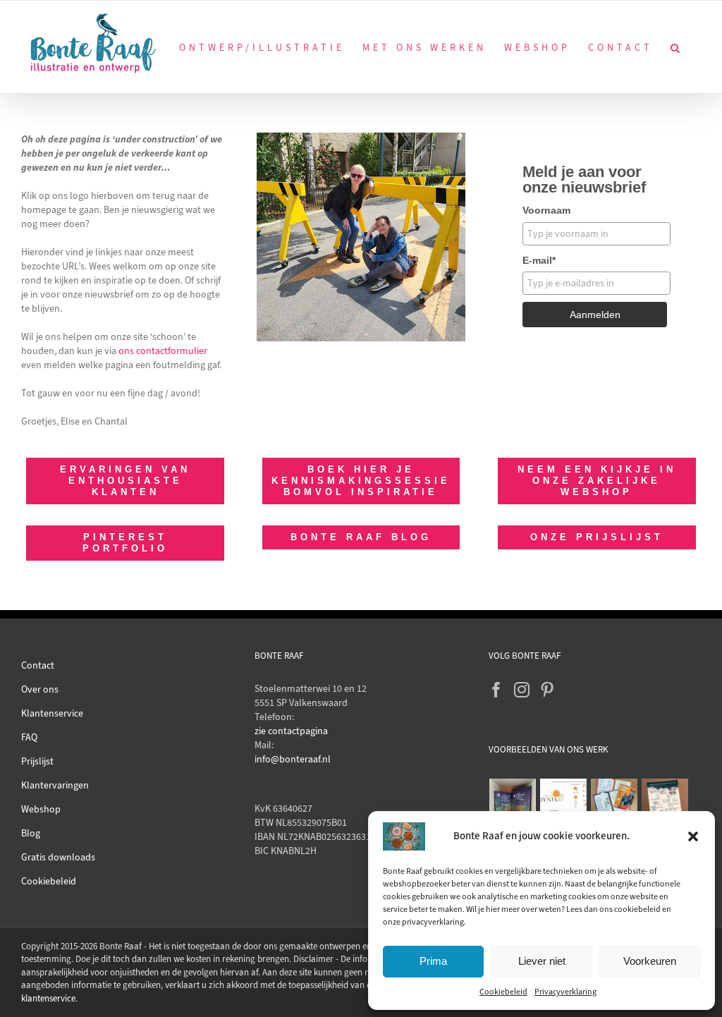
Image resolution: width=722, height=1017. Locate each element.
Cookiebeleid (503, 991)
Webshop (41, 809)
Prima (433, 961)
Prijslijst (37, 761)
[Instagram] (522, 690)
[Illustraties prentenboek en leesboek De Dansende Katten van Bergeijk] (513, 802)
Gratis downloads (58, 857)
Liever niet (541, 961)
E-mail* (539, 260)
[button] (693, 836)
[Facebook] (496, 690)
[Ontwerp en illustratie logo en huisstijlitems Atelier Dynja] (563, 802)
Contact (37, 665)
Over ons (40, 689)
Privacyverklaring (565, 991)
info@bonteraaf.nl (293, 759)
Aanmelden (595, 314)
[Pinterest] (547, 690)
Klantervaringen (55, 785)
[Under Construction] (361, 137)
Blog (30, 833)
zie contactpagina (291, 731)
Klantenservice (52, 713)
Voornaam (546, 210)
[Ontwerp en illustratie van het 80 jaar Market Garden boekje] (614, 797)
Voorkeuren (649, 961)
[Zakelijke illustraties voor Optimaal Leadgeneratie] (665, 802)
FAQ (29, 737)
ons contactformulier (162, 351)
